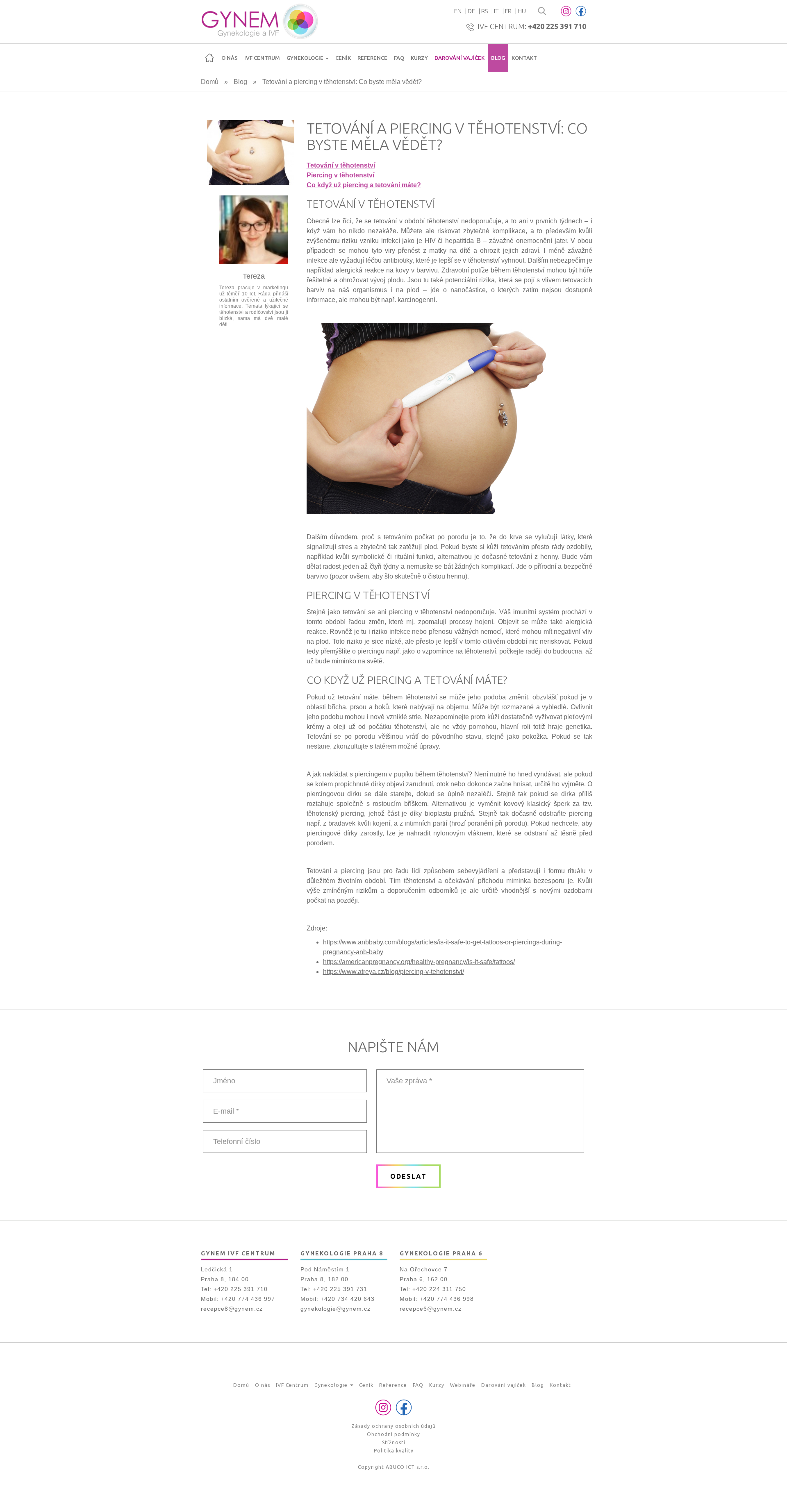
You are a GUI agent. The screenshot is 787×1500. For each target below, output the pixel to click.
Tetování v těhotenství (341, 165)
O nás (229, 58)
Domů (209, 58)
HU (522, 10)
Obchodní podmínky (393, 1434)
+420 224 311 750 (439, 1289)
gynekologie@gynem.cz (335, 1308)
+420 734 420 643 (348, 1299)
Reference (372, 58)
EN (458, 10)
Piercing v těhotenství (340, 175)
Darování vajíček (459, 58)
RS (484, 10)
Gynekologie (306, 58)
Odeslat (408, 1176)
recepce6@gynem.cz (431, 1308)
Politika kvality (394, 1450)
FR (508, 10)
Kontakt (524, 58)
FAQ (399, 58)
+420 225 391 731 (340, 1289)
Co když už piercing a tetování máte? (364, 185)
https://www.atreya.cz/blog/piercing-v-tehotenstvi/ (393, 971)
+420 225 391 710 (557, 26)
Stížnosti (393, 1442)
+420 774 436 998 (447, 1299)
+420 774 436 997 (248, 1299)
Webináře (462, 1385)
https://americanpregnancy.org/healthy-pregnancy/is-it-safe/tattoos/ (419, 961)
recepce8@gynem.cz (232, 1308)
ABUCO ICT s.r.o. (408, 1467)
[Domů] (259, 21)
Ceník (343, 58)
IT (496, 10)
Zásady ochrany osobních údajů (393, 1426)
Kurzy (419, 58)
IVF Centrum (262, 58)
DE (471, 10)
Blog (498, 58)
